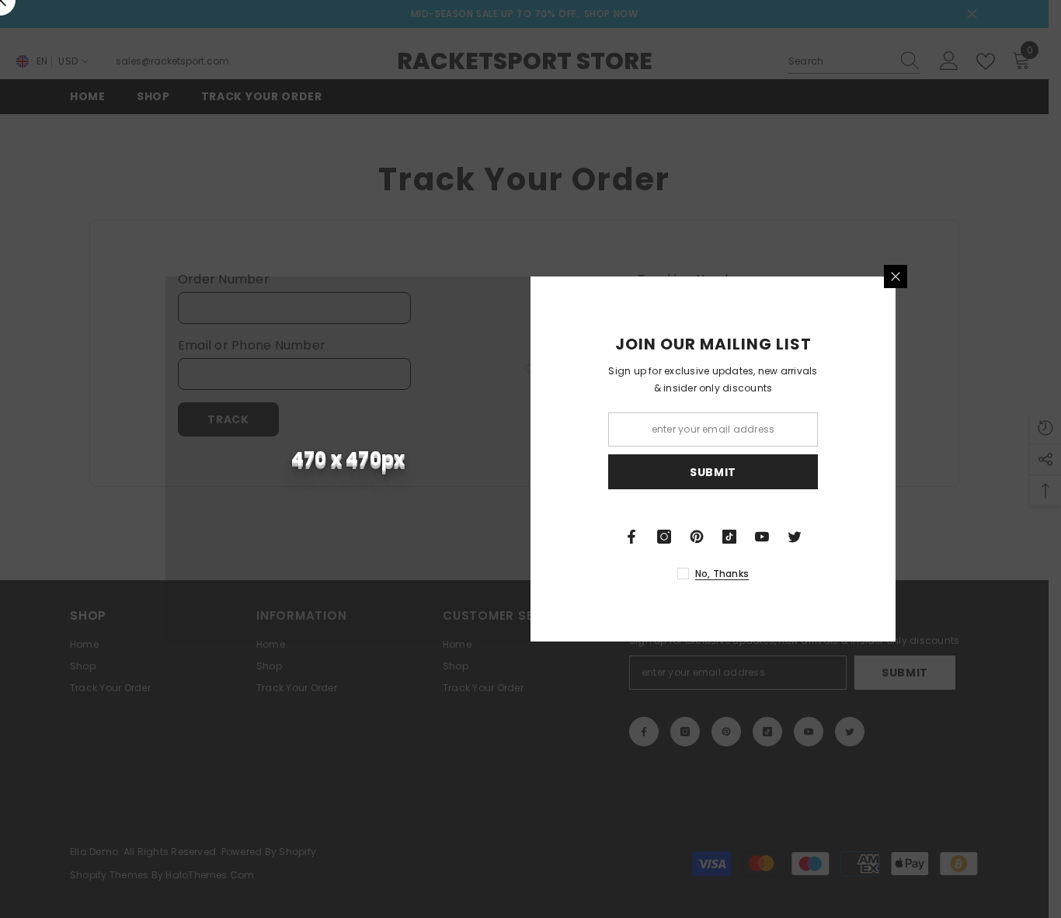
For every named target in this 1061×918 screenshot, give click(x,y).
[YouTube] (762, 536)
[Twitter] (794, 536)
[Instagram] (664, 536)
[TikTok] (729, 536)
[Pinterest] (696, 536)
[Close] (895, 276)
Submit (713, 472)
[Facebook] (631, 536)
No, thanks (722, 573)
